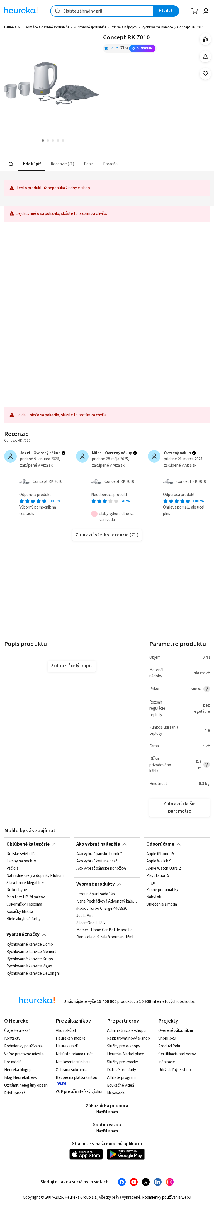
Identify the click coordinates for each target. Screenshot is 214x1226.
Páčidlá (12, 868)
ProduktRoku (169, 1046)
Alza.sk (47, 465)
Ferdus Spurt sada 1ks (95, 894)
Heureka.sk (12, 27)
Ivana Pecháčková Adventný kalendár (107, 901)
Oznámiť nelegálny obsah (26, 1085)
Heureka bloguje (18, 1070)
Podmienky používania (23, 1046)
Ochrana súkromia (71, 1070)
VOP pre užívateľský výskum (80, 1091)
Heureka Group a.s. (81, 1197)
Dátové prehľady (121, 1070)
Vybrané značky (23, 934)
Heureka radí (67, 1046)
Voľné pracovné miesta (24, 1054)
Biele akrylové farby (23, 919)
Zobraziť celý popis (71, 666)
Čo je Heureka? (17, 1030)
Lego (150, 883)
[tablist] (84, 164)
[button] (31, 164)
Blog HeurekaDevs (20, 1078)
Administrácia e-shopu (126, 1030)
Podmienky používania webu (166, 1197)
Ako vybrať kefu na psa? (96, 861)
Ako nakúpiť (66, 1030)
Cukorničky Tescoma (24, 904)
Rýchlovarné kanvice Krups (29, 959)
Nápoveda (116, 1093)
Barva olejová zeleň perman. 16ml (104, 937)
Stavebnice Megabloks (25, 883)
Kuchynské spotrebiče (90, 27)
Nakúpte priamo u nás (74, 1054)
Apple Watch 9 (158, 861)
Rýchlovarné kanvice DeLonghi (33, 973)
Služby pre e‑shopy (123, 1046)
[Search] (11, 164)
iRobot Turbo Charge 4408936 (101, 908)
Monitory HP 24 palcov (25, 897)
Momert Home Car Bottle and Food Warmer (107, 930)
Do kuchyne (16, 890)
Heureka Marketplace (125, 1054)
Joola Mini (84, 915)
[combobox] (102, 11)
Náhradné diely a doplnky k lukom (35, 875)
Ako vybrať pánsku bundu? (99, 854)
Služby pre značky (122, 1062)
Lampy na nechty (21, 861)
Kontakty (12, 1038)
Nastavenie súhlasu (73, 1062)
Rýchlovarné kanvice (157, 27)
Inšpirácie (166, 1062)
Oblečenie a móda (161, 904)
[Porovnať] (205, 39)
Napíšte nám (107, 1112)
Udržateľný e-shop (174, 1070)
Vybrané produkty (95, 884)
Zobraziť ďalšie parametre (179, 807)
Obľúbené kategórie (28, 844)
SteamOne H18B (90, 923)
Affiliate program (121, 1078)
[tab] (31, 164)
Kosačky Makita (19, 911)
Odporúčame (160, 844)
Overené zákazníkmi (175, 1030)
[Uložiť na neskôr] (205, 74)
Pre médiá (12, 1062)
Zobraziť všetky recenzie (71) (107, 535)
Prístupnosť (14, 1093)
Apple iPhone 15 (160, 854)
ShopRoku (167, 1038)
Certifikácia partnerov (177, 1054)
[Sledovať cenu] (205, 56)
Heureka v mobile (71, 1038)
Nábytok (153, 897)
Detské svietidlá (20, 854)
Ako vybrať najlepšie (98, 844)
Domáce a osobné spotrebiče (47, 27)
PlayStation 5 (157, 875)
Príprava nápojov (124, 27)
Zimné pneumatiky (162, 890)
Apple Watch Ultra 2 (163, 868)
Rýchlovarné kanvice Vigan (29, 966)
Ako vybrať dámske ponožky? (101, 868)
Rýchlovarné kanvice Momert (31, 952)
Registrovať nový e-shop (128, 1038)
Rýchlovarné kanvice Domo (29, 944)
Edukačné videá (120, 1085)
